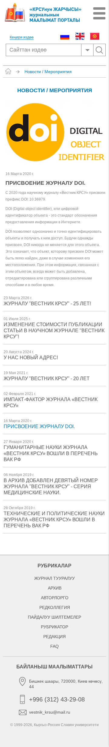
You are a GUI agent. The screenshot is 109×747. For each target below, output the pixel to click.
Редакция (54, 636)
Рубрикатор (54, 626)
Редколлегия (54, 607)
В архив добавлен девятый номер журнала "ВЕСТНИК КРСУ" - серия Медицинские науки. (51, 486)
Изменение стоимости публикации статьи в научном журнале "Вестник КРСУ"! (54, 330)
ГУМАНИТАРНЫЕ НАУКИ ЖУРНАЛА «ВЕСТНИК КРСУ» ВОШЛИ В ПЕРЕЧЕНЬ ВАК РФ (51, 453)
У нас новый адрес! (31, 357)
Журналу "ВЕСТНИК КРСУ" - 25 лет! (47, 303)
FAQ (54, 646)
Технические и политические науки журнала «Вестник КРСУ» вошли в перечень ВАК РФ (54, 519)
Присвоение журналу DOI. (39, 426)
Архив (54, 588)
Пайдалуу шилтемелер (54, 617)
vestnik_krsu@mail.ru (49, 712)
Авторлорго (54, 597)
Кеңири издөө (22, 37)
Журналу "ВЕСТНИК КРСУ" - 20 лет (47, 378)
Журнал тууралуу (54, 578)
